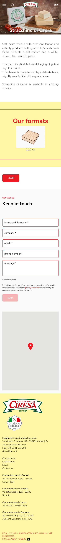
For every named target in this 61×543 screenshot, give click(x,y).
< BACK (11, 178)
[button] (30, 346)
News (5, 464)
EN (55, 5)
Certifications (8, 461)
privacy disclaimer (32, 288)
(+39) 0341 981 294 (16, 447)
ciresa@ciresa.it (9, 451)
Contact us (7, 468)
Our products (8, 458)
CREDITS (22, 539)
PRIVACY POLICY (9, 539)
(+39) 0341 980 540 (16, 444)
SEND (10, 298)
